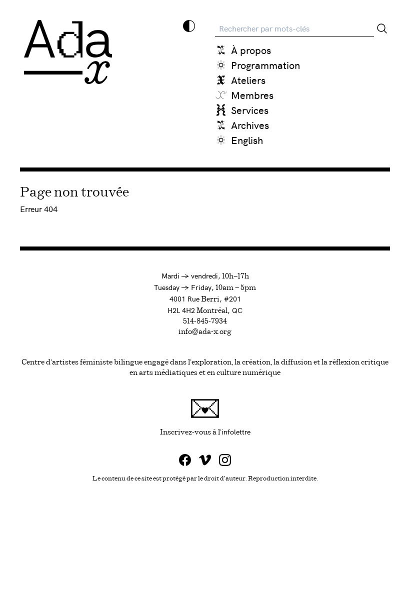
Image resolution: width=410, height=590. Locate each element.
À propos (251, 49)
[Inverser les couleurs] (189, 26)
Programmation (265, 65)
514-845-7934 (205, 321)
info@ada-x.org (205, 332)
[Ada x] (68, 52)
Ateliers (248, 79)
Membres (252, 95)
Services (249, 109)
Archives (250, 125)
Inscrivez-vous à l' (275, 431)
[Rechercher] (382, 28)
